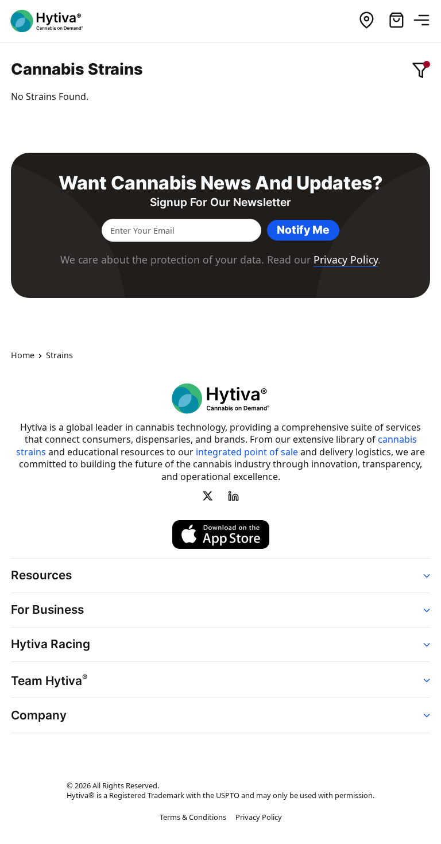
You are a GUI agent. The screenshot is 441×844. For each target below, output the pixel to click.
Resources (41, 575)
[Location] (366, 20)
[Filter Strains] (421, 70)
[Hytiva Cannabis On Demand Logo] (53, 21)
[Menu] (426, 20)
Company (39, 714)
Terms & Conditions (193, 817)
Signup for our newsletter (220, 202)
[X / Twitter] (208, 495)
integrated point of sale (247, 451)
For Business (47, 609)
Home (22, 355)
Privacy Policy (346, 259)
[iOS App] (220, 534)
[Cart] (396, 20)
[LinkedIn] (233, 495)
